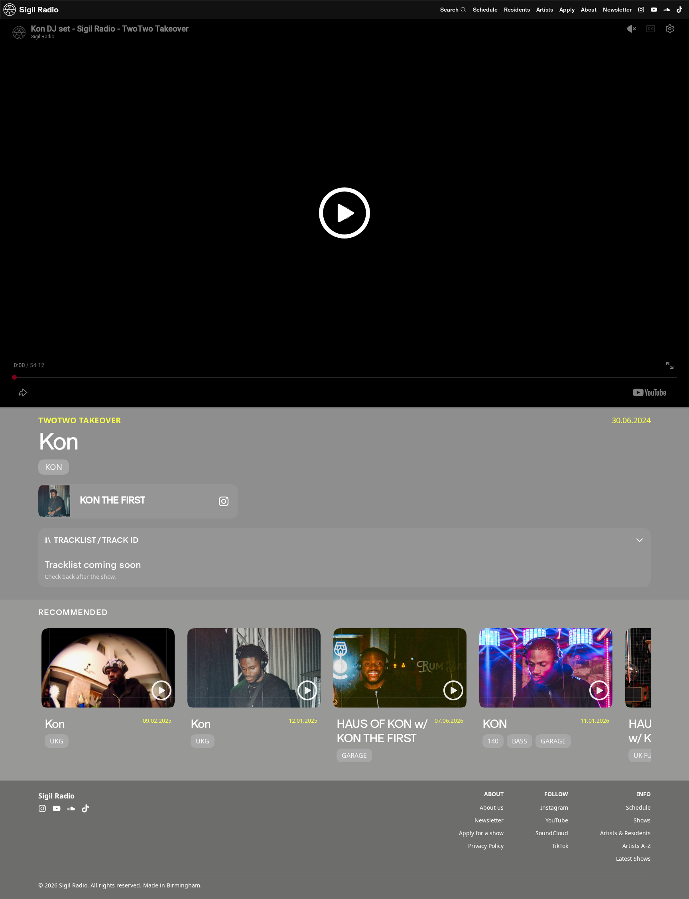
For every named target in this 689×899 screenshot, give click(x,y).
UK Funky (649, 755)
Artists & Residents (625, 833)
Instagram (554, 807)
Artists (544, 9)
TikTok (560, 846)
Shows (642, 820)
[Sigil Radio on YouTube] (654, 9)
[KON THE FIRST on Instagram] (223, 501)
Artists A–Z (636, 846)
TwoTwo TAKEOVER (79, 420)
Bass (519, 741)
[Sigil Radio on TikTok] (679, 9)
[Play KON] (599, 690)
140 (493, 741)
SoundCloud (551, 833)
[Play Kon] (161, 690)
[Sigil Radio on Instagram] (641, 9)
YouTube (556, 820)
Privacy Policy (486, 846)
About (588, 9)
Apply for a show (481, 833)
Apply (567, 9)
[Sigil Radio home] (9, 9)
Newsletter (617, 9)
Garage (354, 755)
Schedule (485, 9)
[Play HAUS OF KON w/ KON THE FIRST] (453, 690)
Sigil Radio (39, 9)
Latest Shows (633, 858)
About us (492, 807)
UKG (56, 741)
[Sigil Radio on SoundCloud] (666, 9)
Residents (517, 9)
